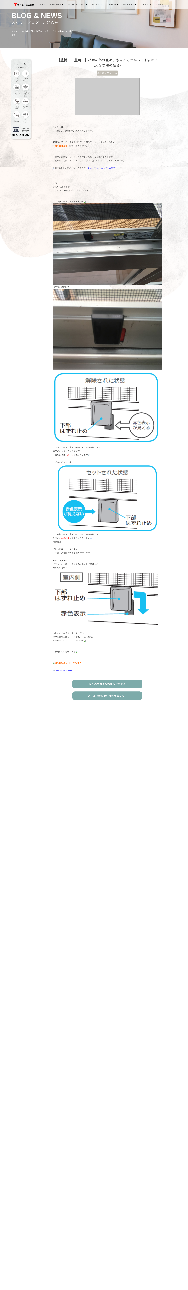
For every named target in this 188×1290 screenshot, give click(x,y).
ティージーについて (76, 4)
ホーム (42, 4)
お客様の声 (111, 4)
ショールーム (128, 4)
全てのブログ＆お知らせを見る (107, 684)
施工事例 (95, 4)
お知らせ (145, 4)
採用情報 (159, 4)
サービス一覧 (55, 4)
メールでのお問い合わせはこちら (107, 696)
